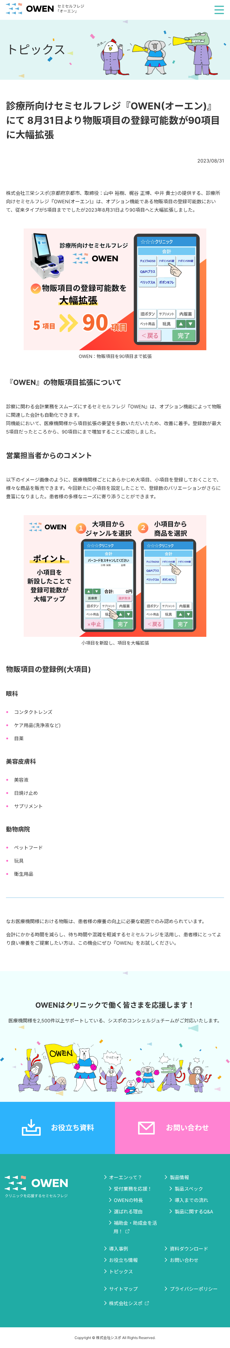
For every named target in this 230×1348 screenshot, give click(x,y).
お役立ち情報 (123, 1260)
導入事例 (118, 1249)
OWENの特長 (128, 1200)
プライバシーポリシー (194, 1289)
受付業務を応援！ (133, 1189)
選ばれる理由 (128, 1212)
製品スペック (189, 1189)
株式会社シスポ (126, 1303)
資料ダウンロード (189, 1249)
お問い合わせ (187, 1127)
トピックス (121, 1272)
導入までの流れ (191, 1200)
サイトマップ (123, 1289)
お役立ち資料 (72, 1127)
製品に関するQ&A (194, 1212)
